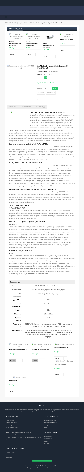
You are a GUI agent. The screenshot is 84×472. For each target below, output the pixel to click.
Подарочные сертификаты (50, 422)
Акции (45, 427)
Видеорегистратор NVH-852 (40, 349)
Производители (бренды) (50, 420)
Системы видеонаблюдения (13, 435)
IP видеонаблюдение (11, 422)
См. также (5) (40, 107)
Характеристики (26, 107)
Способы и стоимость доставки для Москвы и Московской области (23, 437)
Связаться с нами (10, 452)
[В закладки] (17, 54)
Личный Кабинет (48, 436)
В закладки (41, 92)
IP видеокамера (10, 420)
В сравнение (51, 92)
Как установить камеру (12, 427)
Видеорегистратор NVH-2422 (18, 349)
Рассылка (46, 443)
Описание (12, 107)
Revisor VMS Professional (61, 347)
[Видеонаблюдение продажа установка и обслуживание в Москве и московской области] (42, 11)
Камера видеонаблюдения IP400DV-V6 (15, 43)
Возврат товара (10, 454)
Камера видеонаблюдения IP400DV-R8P (48, 45)
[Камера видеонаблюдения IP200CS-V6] (21, 67)
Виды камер (9, 425)
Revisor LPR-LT (13, 380)
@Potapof (56, 465)
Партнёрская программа (50, 425)
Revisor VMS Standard (66, 39)
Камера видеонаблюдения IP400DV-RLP (31, 43)
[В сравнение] (20, 54)
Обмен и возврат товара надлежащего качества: (18, 432)
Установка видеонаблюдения (13, 439)
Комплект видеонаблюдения (13, 430)
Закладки (46, 441)
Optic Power (53, 71)
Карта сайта (9, 457)
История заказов (48, 438)
